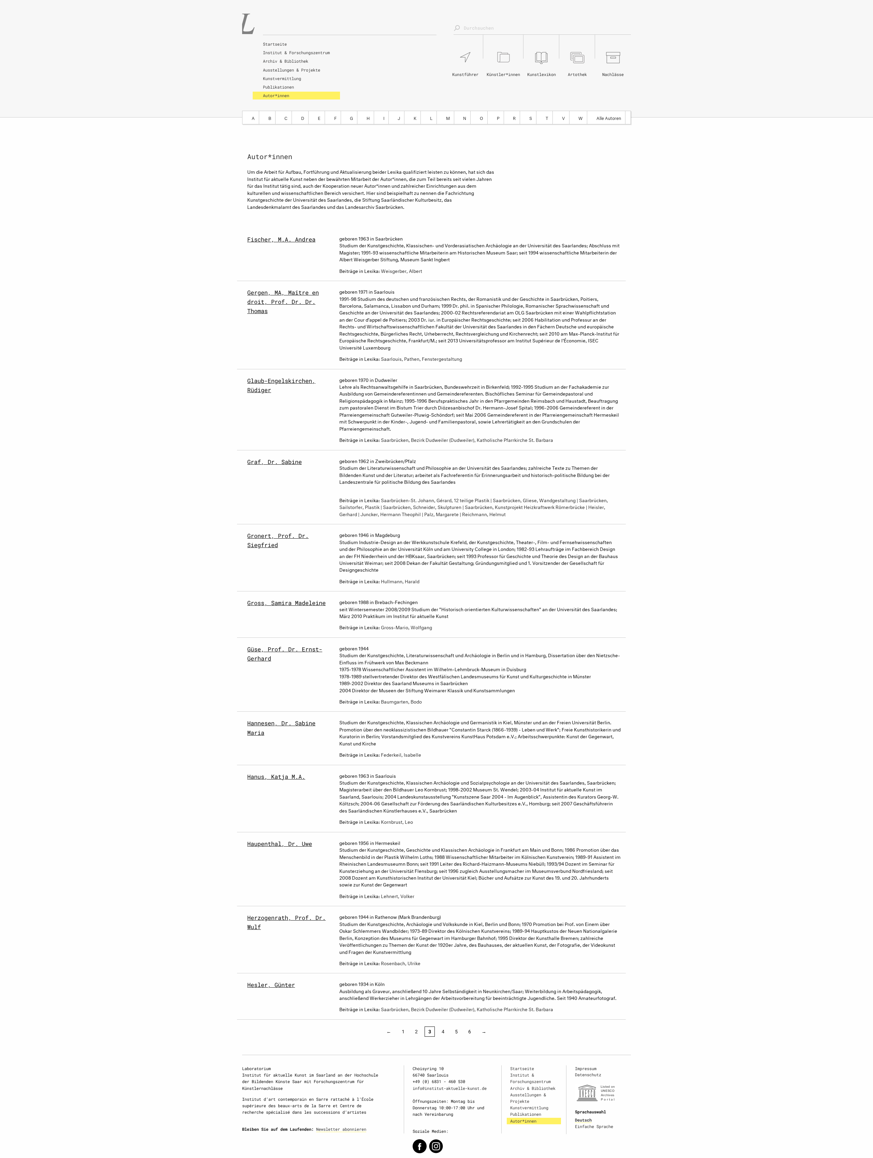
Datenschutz (588, 1074)
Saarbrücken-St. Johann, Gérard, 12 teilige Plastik (435, 499)
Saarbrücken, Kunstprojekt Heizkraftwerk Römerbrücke (525, 506)
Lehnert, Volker (397, 895)
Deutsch (583, 1120)
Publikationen (278, 87)
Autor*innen (276, 95)
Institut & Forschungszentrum (296, 52)
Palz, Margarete (441, 513)
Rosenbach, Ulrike (400, 962)
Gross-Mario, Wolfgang (406, 626)
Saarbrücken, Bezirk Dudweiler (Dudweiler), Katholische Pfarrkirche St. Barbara (467, 439)
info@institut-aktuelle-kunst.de (450, 1088)
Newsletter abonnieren (341, 1129)
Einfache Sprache (594, 1126)
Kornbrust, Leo (397, 821)
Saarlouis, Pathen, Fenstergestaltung (421, 358)
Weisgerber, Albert (401, 270)
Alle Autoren (608, 117)
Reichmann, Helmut (484, 513)
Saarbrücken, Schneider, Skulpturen (422, 506)
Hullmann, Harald (400, 580)
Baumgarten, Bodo (401, 701)
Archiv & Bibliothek (285, 61)
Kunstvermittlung (282, 78)
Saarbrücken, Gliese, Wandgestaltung (534, 499)
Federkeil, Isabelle (401, 754)
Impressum (585, 1068)
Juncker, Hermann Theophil (390, 513)
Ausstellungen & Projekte (291, 70)
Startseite (275, 44)
